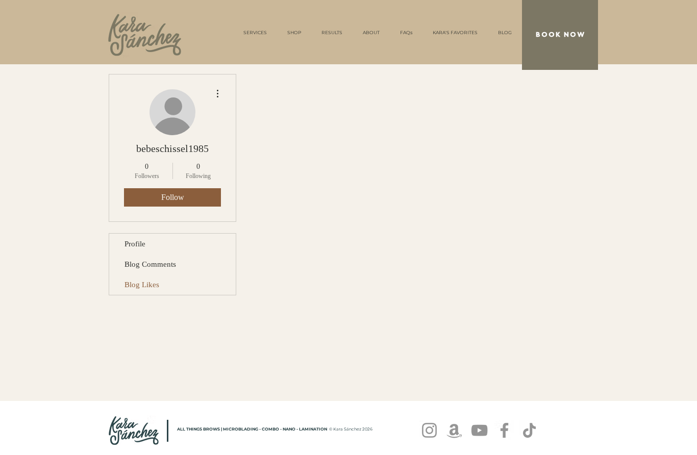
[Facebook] (504, 430)
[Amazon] (454, 430)
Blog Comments (150, 264)
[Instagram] (429, 430)
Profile (135, 244)
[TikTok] (529, 430)
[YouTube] (479, 430)
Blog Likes (142, 285)
